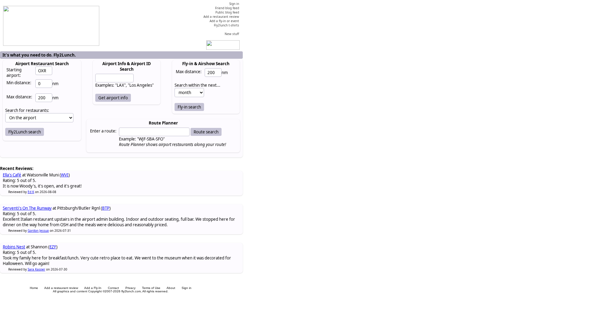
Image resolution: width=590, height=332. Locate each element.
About (171, 288)
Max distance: (19, 97)
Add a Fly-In (92, 288)
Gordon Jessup (38, 230)
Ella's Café (12, 175)
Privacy (130, 288)
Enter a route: (103, 131)
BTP (105, 208)
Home (34, 288)
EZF (52, 247)
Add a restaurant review (61, 288)
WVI (65, 175)
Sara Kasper (36, 269)
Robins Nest (14, 247)
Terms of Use (151, 288)
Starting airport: (14, 72)
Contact (113, 288)
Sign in (186, 288)
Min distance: (18, 82)
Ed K (31, 192)
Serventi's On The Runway (27, 208)
